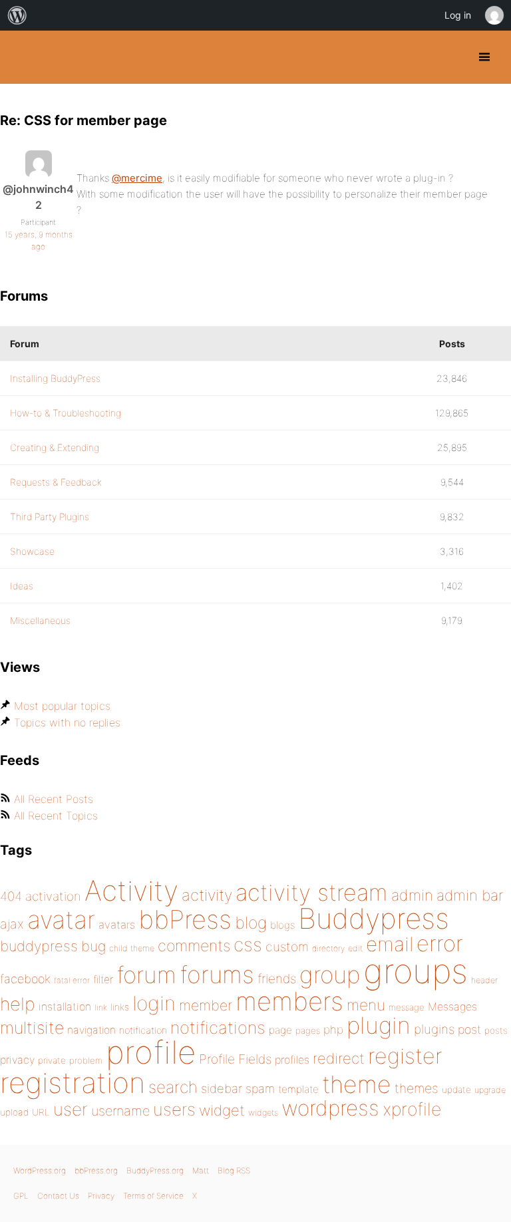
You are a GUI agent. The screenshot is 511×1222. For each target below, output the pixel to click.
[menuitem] (17, 15)
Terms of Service (153, 1196)
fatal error (72, 980)
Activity (131, 890)
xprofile (412, 1109)
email (389, 944)
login (154, 1003)
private (52, 1060)
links (119, 1006)
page (280, 1030)
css (248, 944)
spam (260, 1089)
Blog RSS (234, 1170)
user (70, 1109)
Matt (200, 1170)
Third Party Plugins (49, 516)
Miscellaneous (40, 620)
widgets (263, 1113)
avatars (116, 924)
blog (251, 923)
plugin (379, 1025)
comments (194, 945)
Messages (452, 1006)
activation (53, 896)
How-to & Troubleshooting (65, 412)
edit (355, 948)
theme (356, 1084)
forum (146, 975)
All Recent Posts (53, 799)
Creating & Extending (54, 447)
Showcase (32, 551)
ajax (12, 924)
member (205, 1005)
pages (307, 1030)
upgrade (490, 1090)
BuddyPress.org (21, 57)
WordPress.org (39, 1170)
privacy (17, 1059)
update (456, 1089)
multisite (32, 1028)
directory (328, 948)
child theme (131, 948)
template (298, 1089)
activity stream (312, 892)
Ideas (21, 585)
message (407, 1007)
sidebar (221, 1088)
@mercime (137, 178)
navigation (91, 1030)
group (329, 975)
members (289, 1001)
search (173, 1087)
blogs (282, 925)
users (174, 1109)
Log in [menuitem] (457, 15)
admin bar (469, 895)
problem (85, 1060)
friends (276, 979)
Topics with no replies (67, 722)
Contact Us (58, 1196)
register (405, 1056)
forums (217, 974)
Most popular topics (62, 705)
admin (412, 895)
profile (151, 1052)
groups (415, 971)
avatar (61, 920)
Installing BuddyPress (55, 378)
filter (103, 979)
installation (65, 1006)
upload (14, 1112)
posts (496, 1030)
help (17, 1004)
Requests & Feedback (56, 482)
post (469, 1029)
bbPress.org (96, 1170)
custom (287, 947)
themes (416, 1088)
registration (72, 1083)
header (484, 980)
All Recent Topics (56, 815)
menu (366, 1005)
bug (93, 946)
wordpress (330, 1108)
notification (143, 1030)
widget (222, 1110)
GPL (21, 1196)
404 (11, 896)
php (333, 1029)
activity (207, 895)
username (120, 1111)
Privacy (101, 1196)
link (100, 1007)
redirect (339, 1058)
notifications (217, 1027)
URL (41, 1112)
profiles (292, 1059)
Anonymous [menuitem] (493, 15)
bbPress (185, 919)
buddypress (39, 946)
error (440, 943)
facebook (25, 979)
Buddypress (373, 918)
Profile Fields (235, 1059)
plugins (434, 1029)
